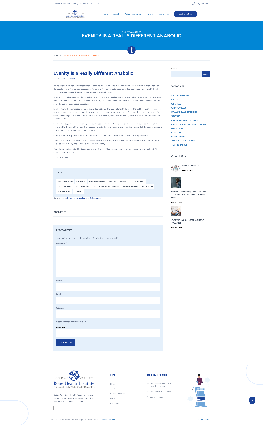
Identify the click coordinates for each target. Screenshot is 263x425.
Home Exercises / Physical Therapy (188, 124)
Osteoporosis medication (106, 186)
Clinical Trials (178, 108)
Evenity (112, 181)
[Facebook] (55, 408)
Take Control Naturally (183, 141)
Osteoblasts (138, 181)
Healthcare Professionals (184, 120)
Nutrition (176, 132)
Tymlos (78, 191)
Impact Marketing (108, 420)
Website (60, 308)
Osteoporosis (82, 186)
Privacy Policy (203, 420)
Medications (84, 198)
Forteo (123, 181)
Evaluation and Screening (184, 112)
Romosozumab (130, 186)
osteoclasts (64, 186)
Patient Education (132, 14)
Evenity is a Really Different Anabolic (93, 73)
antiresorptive (97, 181)
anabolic (81, 181)
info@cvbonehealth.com (160, 392)
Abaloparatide (65, 181)
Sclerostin (147, 186)
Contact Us (164, 14)
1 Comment (70, 78)
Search (174, 69)
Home (105, 14)
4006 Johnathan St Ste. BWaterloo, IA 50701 (160, 385)
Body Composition (180, 96)
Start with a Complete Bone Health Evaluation (188, 221)
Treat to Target (179, 145)
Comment (61, 243)
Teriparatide (64, 191)
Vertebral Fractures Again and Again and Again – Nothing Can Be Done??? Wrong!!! (189, 195)
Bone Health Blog (184, 14)
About (116, 14)
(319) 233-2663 (156, 398)
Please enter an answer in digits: (71, 321)
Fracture (175, 116)
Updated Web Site (190, 165)
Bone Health (72, 198)
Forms (150, 14)
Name (59, 280)
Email (59, 294)
